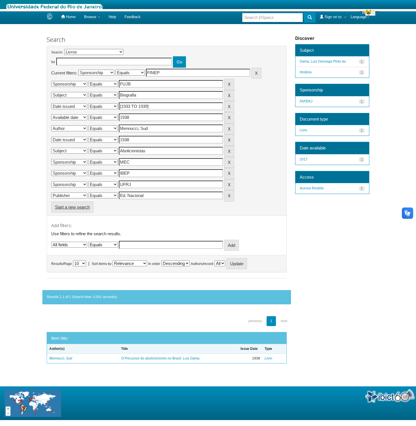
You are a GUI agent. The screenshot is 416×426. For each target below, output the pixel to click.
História (306, 72)
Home (70, 17)
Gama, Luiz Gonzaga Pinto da (323, 61)
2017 (304, 159)
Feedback (133, 17)
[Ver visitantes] (33, 403)
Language (358, 17)
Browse (90, 17)
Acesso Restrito (312, 188)
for (53, 62)
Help (112, 17)
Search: (57, 52)
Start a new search (72, 207)
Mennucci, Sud (60, 358)
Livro (268, 358)
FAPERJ (306, 101)
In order (154, 264)
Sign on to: (333, 17)
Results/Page (61, 264)
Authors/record (202, 264)
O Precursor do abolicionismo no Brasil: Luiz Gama (160, 358)
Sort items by (101, 264)
